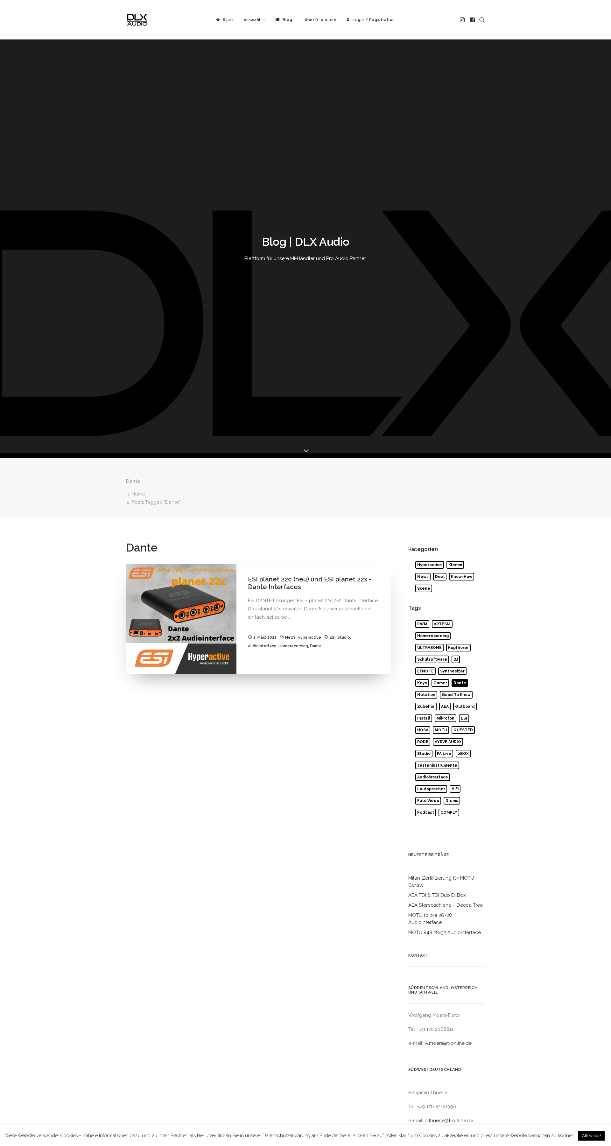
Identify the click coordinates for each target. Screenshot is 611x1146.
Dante (316, 646)
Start (228, 20)
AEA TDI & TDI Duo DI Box (437, 895)
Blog (287, 20)
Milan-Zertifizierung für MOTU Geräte (441, 881)
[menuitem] (225, 19)
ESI (332, 637)
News (290, 637)
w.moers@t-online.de (448, 1043)
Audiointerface (262, 646)
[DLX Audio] (137, 20)
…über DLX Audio (319, 20)
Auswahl (252, 20)
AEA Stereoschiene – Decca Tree (445, 905)
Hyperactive (309, 637)
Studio (343, 637)
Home (138, 494)
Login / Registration (374, 20)
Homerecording (293, 646)
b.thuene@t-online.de (449, 1120)
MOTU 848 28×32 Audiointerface (444, 932)
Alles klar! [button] (591, 1135)
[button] (463, 19)
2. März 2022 (265, 637)
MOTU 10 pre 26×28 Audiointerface (430, 918)
